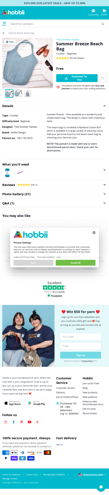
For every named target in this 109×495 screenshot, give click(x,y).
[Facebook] (13, 422)
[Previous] (6, 63)
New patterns (90, 397)
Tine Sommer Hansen (67, 39)
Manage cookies (9, 478)
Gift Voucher (89, 408)
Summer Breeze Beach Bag (21, 33)
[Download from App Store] (13, 403)
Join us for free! (91, 383)
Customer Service (65, 388)
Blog (85, 388)
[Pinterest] (21, 422)
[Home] (3, 33)
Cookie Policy (32, 474)
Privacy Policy (87, 361)
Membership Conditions (54, 474)
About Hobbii (90, 413)
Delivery (60, 392)
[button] (104, 12)
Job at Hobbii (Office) (67, 397)
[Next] (49, 63)
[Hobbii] (13, 12)
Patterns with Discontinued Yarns (93, 403)
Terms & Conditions (11, 474)
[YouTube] (29, 422)
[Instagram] (5, 422)
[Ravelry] (37, 422)
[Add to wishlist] (103, 78)
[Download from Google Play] (37, 403)
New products (90, 392)
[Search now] (103, 24)
